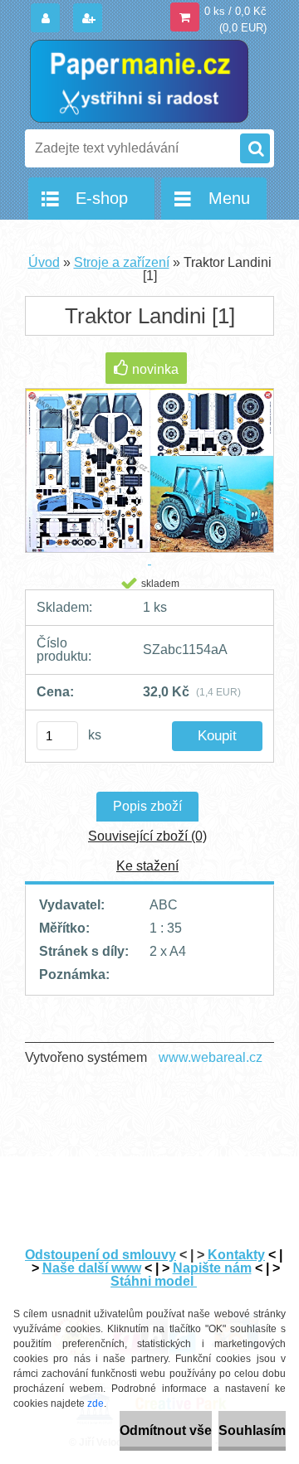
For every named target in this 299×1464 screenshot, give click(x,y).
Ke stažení (147, 866)
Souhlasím (252, 1430)
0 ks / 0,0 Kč (235, 11)
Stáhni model (153, 1281)
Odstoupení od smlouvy (100, 1255)
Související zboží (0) (147, 836)
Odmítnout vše (166, 1430)
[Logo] (139, 81)
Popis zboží (147, 806)
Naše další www (91, 1268)
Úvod (44, 262)
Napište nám (212, 1268)
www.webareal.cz (210, 1057)
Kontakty (236, 1255)
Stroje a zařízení (121, 262)
